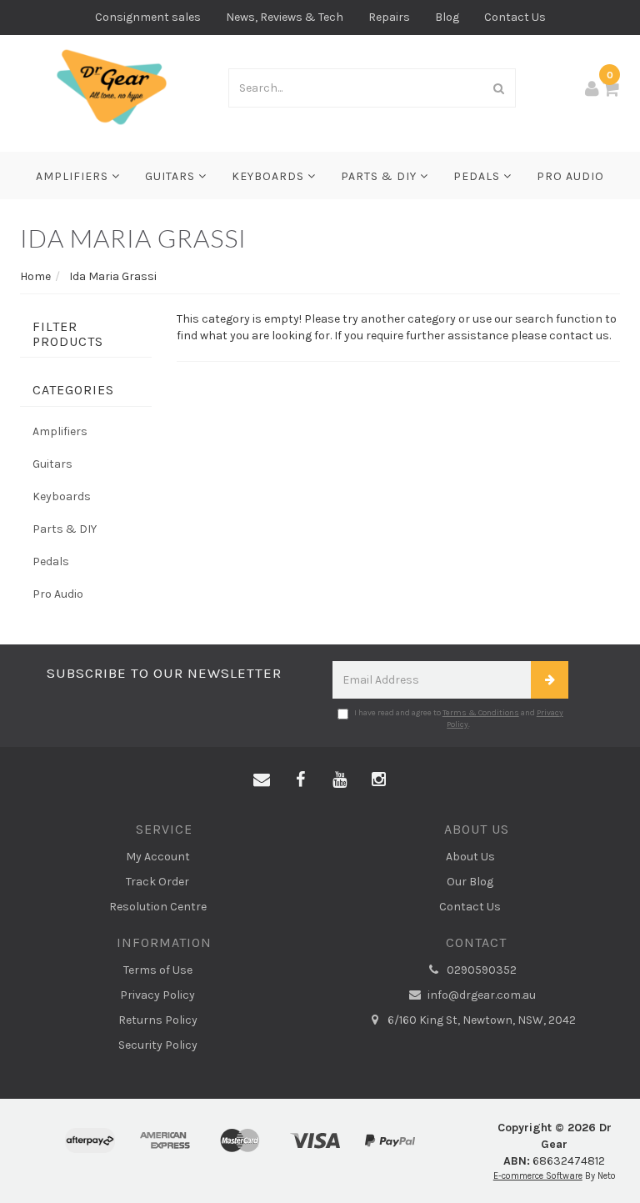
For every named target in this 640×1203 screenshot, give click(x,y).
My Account (158, 857)
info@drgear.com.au (480, 995)
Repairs (389, 17)
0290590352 (480, 970)
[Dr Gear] (112, 86)
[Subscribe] (549, 680)
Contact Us (515, 17)
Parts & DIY (380, 176)
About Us (470, 857)
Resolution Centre (158, 907)
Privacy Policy (157, 995)
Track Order (157, 882)
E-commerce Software (537, 1175)
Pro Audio (570, 176)
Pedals (478, 176)
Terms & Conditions (480, 713)
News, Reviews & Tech (284, 17)
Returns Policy (158, 1020)
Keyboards (270, 176)
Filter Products (67, 333)
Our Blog (470, 882)
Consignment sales (148, 17)
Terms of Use (157, 970)
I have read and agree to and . (458, 718)
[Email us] (261, 780)
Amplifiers (74, 176)
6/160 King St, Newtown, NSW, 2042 (480, 1020)
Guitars (171, 176)
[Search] (499, 88)
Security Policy (158, 1045)
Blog (447, 17)
